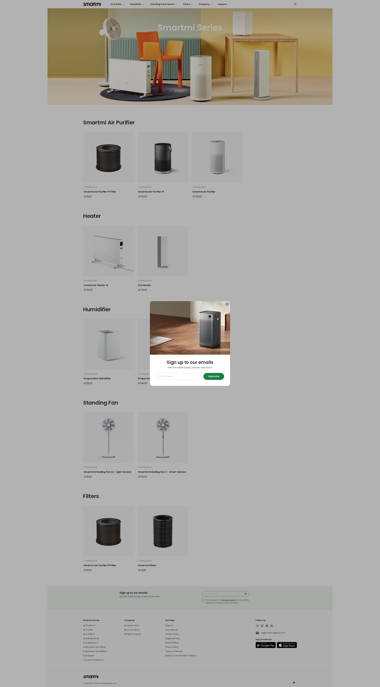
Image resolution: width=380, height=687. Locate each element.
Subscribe (213, 376)
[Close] (227, 304)
